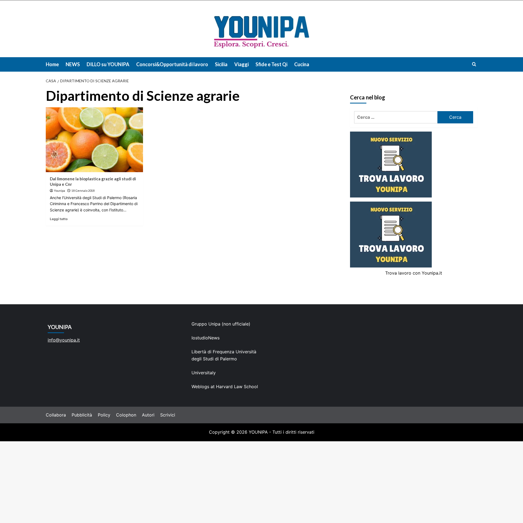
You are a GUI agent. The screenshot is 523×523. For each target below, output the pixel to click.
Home (52, 64)
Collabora (56, 415)
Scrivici (167, 415)
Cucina (301, 64)
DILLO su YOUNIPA (108, 64)
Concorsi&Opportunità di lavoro (172, 64)
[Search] (474, 64)
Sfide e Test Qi (271, 64)
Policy (104, 415)
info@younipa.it (64, 340)
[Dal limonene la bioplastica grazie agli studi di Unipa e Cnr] (94, 139)
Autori (148, 415)
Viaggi (241, 64)
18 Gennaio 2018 (83, 190)
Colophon (126, 415)
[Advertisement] (261, 482)
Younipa (59, 190)
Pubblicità (82, 415)
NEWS (73, 64)
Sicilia (221, 64)
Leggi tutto (59, 219)
